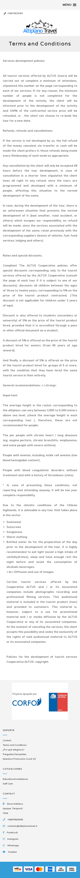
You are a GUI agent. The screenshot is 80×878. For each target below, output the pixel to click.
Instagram (12, 839)
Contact (7, 740)
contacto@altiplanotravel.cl (22, 826)
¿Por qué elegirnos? (13, 749)
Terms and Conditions (15, 745)
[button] (69, 5)
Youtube (12, 851)
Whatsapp (13, 845)
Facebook (12, 832)
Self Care (8, 783)
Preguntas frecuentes (14, 754)
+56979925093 (15, 13)
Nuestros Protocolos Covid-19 (19, 758)
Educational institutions (15, 779)
